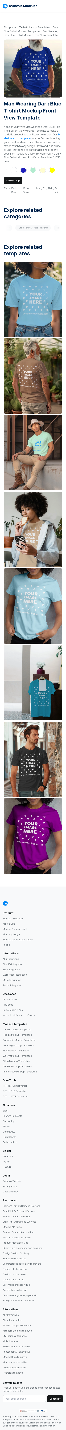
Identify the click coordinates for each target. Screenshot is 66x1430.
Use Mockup (13, 180)
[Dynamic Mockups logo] (5, 903)
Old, (45, 188)
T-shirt (57, 190)
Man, (39, 188)
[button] (20, 6)
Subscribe (55, 1398)
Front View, (26, 190)
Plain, (51, 188)
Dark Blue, (14, 190)
